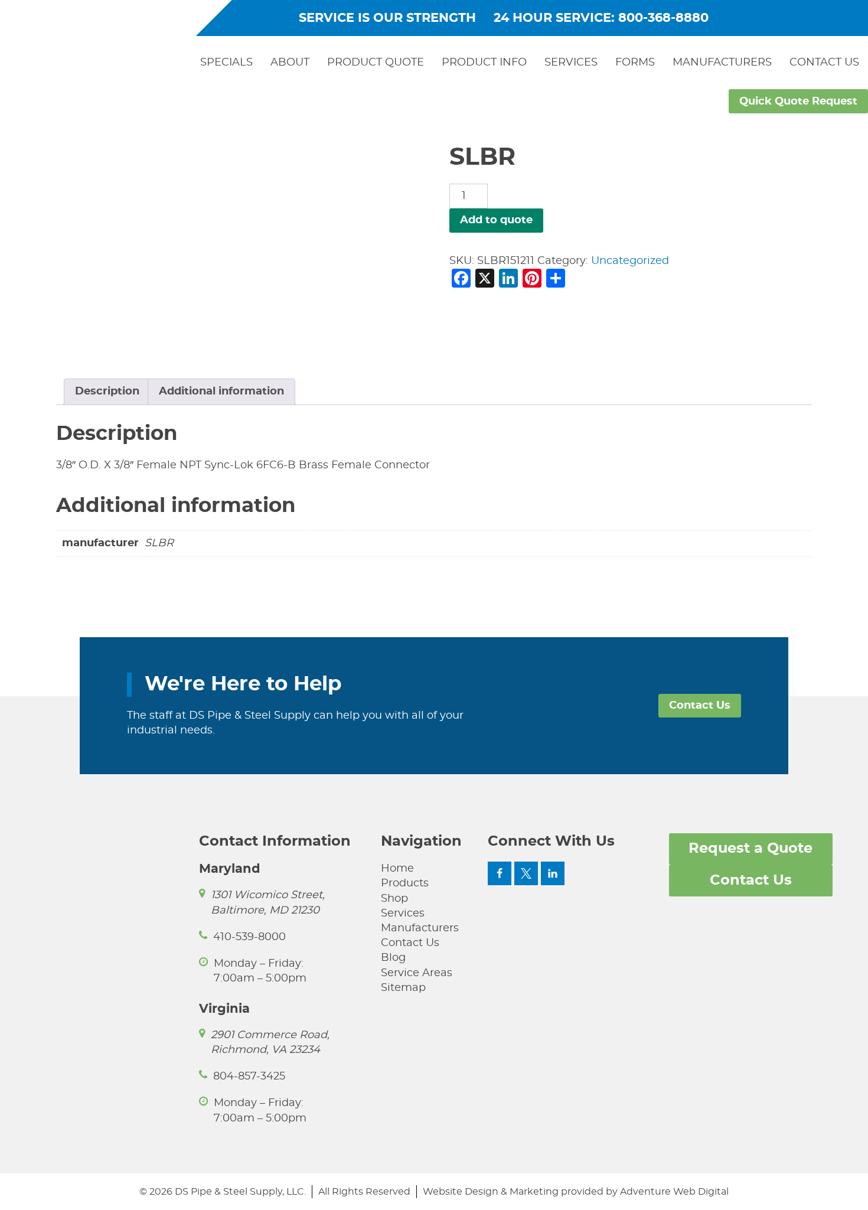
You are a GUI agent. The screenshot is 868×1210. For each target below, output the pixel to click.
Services (571, 62)
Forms (635, 62)
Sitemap (403, 988)
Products (405, 883)
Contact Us (824, 62)
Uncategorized (630, 261)
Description (107, 391)
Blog (393, 958)
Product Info (484, 62)
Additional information (221, 391)
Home (397, 868)
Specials (226, 62)
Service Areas (416, 973)
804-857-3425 (249, 1076)
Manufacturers (722, 62)
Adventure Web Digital (674, 1191)
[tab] (107, 392)
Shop (394, 898)
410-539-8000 (249, 937)
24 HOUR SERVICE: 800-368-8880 (601, 18)
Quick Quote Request (798, 101)
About (289, 62)
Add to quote (496, 220)
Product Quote (375, 62)
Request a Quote (750, 849)
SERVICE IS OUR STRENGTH (387, 18)
